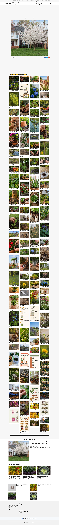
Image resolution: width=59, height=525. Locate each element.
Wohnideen (41, 0)
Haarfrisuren (18, 0)
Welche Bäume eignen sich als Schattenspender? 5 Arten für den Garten (38, 443)
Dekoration (26, 0)
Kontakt (20, 512)
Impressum (20, 505)
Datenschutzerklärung (22, 510)
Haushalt (22, 0)
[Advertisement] (29, 11)
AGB (19, 503)
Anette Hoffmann (26, 478)
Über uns (20, 504)
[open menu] (49, 1)
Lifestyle (14, 0)
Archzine (12, 1)
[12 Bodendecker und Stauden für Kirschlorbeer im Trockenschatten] (29, 470)
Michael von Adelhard (12, 478)
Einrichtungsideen (47, 0)
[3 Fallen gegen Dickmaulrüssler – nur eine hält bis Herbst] (43, 470)
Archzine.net (12, 504)
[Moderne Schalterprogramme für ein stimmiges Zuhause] (12, 487)
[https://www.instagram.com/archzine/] (44, 506)
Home (9, 2)
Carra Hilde (40, 478)
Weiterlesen (13, 57)
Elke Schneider (34, 446)
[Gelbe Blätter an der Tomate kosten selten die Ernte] (15, 470)
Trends (38, 0)
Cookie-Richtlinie (21, 513)
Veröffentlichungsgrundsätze (23, 511)
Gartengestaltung (31, 0)
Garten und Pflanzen (17, 2)
